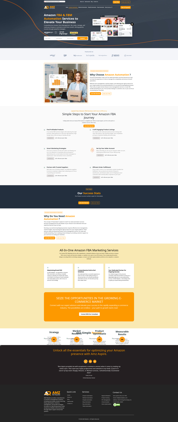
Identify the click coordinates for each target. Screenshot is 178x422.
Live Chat (116, 2)
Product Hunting (106, 397)
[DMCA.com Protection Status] (116, 404)
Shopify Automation (92, 7)
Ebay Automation (100, 7)
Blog (92, 1)
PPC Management (106, 400)
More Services (108, 7)
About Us (82, 1)
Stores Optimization (106, 404)
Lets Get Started (95, 93)
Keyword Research (106, 395)
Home (67, 7)
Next (135, 55)
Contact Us (96, 1)
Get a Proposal (125, 7)
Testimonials (87, 1)
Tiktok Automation (87, 406)
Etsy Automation (86, 404)
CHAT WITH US (50, 138)
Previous (43, 55)
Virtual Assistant (105, 402)
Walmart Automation (82, 7)
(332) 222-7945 (126, 2)
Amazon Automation (73, 7)
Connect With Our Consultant (89, 314)
